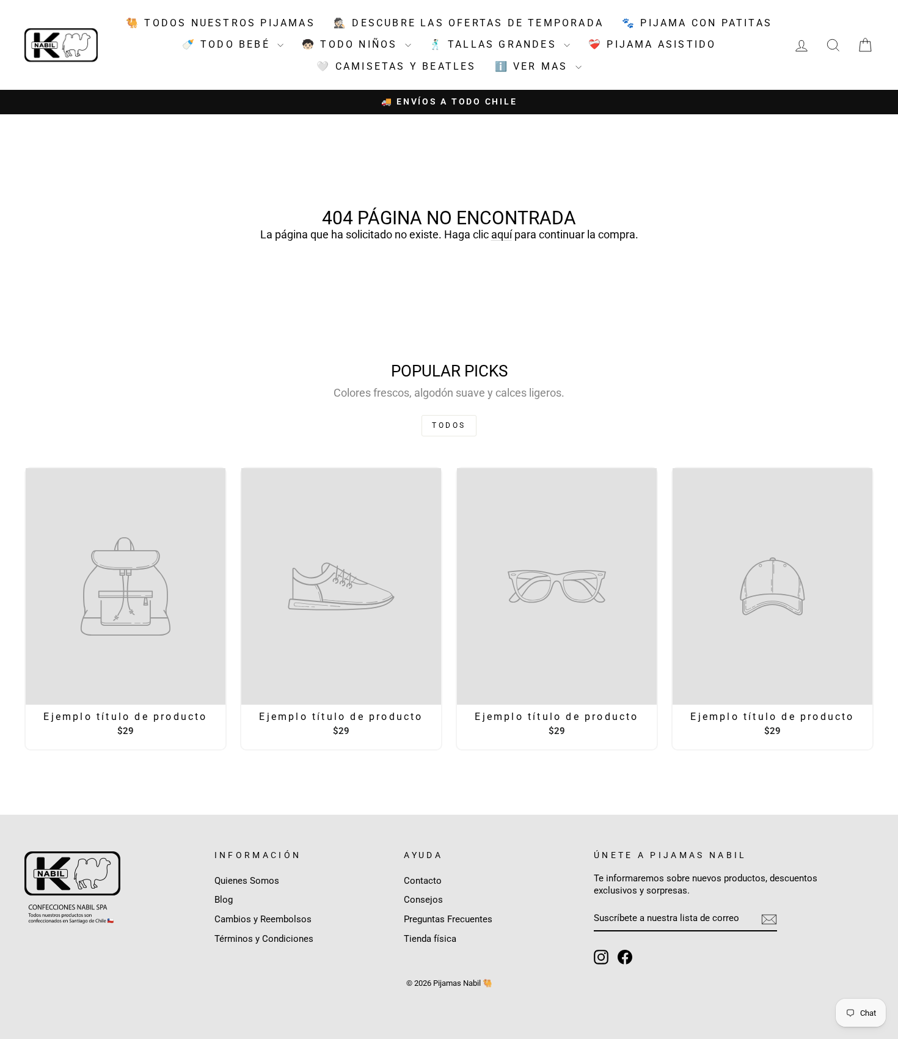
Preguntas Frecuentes (448, 919)
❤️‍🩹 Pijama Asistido (652, 44)
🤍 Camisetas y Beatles (396, 66)
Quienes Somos (246, 880)
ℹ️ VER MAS (533, 66)
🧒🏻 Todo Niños (352, 44)
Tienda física (430, 938)
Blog (223, 899)
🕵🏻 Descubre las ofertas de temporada (469, 23)
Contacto (423, 880)
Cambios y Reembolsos (263, 919)
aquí (501, 234)
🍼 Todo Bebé (228, 44)
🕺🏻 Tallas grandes (495, 44)
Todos (449, 425)
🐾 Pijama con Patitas (697, 23)
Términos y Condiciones (263, 938)
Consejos (423, 899)
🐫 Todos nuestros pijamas (220, 23)
